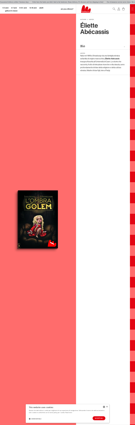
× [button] (107, 407)
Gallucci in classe (11, 11)
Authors (83, 19)
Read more (68, 412)
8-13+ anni (23, 8)
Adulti (41, 8)
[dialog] (67, 413)
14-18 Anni (33, 8)
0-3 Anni (6, 8)
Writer (91, 19)
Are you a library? (67, 9)
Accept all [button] (99, 418)
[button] (35, 419)
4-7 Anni (14, 8)
